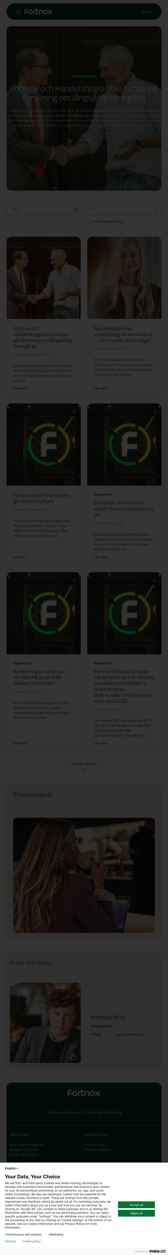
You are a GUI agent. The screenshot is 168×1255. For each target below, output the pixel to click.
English (10, 1168)
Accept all (136, 1205)
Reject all (137, 1213)
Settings (10, 1241)
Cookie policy (32, 1241)
